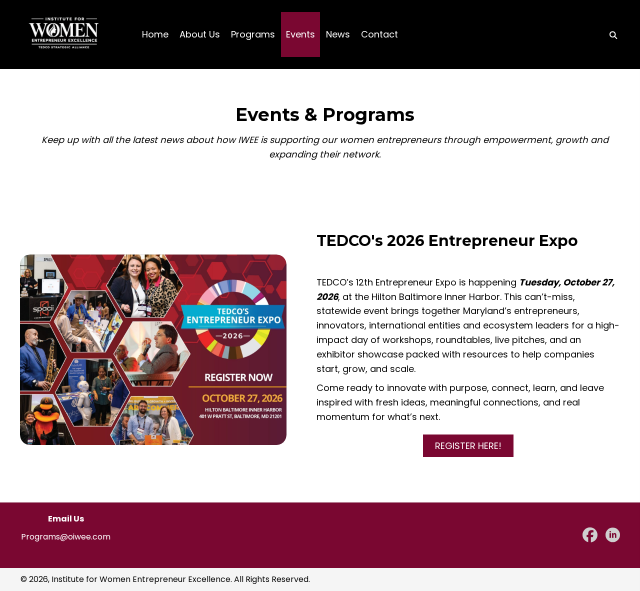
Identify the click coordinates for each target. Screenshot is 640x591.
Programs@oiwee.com (65, 536)
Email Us (66, 518)
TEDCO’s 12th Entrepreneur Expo (386, 282)
